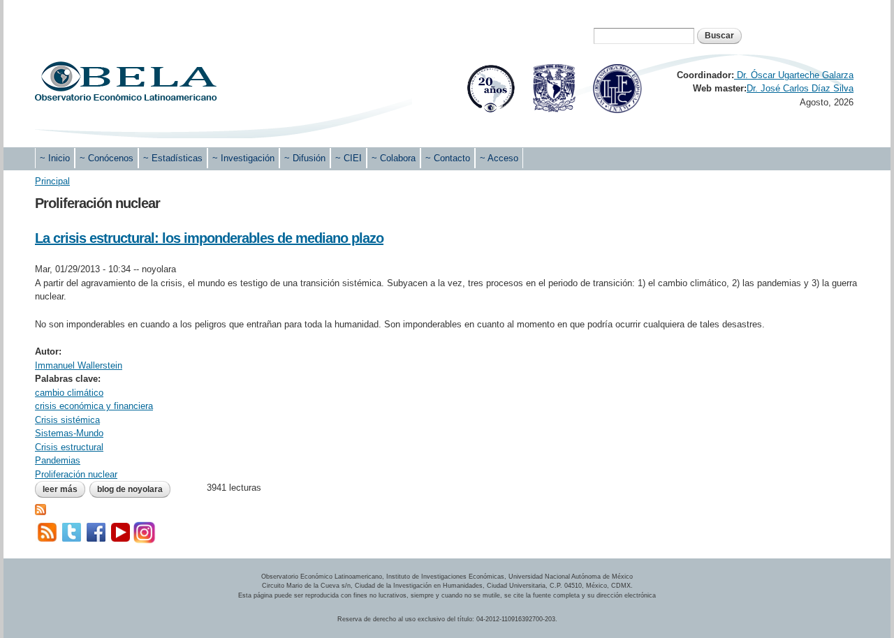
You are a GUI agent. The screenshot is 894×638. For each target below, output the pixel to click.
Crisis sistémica (67, 420)
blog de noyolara (130, 489)
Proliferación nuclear (76, 474)
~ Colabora (394, 158)
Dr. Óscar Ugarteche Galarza (793, 75)
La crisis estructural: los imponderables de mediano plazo (209, 238)
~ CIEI (348, 158)
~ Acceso (499, 158)
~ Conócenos (106, 158)
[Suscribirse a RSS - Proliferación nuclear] (40, 508)
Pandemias (57, 460)
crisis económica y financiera (94, 406)
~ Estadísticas (173, 158)
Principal (52, 181)
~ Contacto (447, 158)
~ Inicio (55, 158)
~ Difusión (304, 158)
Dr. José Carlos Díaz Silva (800, 88)
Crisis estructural (69, 447)
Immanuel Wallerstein (78, 365)
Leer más (64, 489)
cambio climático (69, 392)
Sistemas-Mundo (69, 433)
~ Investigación (243, 158)
